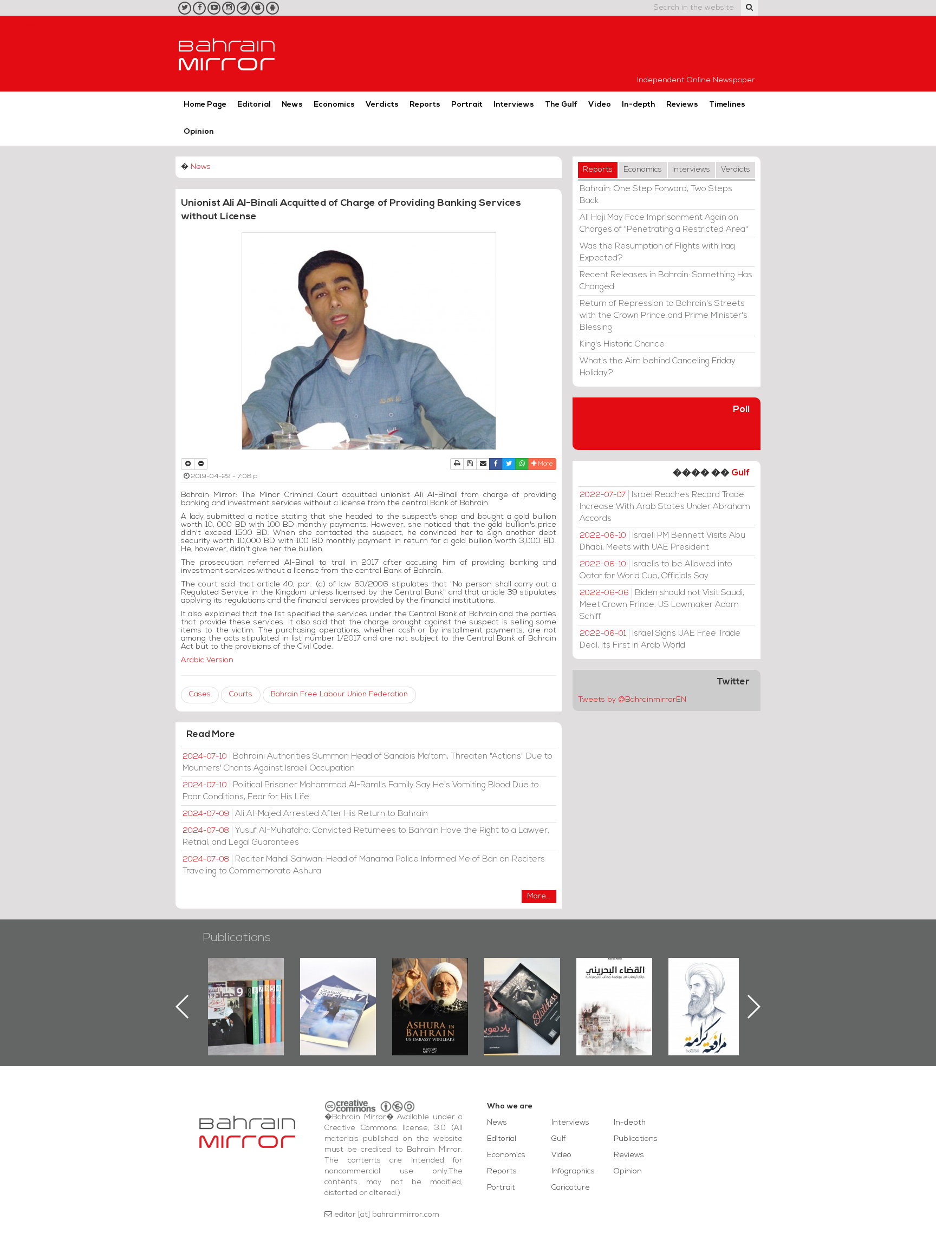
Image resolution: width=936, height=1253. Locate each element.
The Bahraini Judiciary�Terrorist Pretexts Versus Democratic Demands (523, 995)
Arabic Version (207, 660)
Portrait (467, 105)
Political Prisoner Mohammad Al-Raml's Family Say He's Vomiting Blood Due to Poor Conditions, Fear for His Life (361, 791)
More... (539, 896)
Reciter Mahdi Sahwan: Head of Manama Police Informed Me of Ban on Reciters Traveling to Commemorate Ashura (364, 865)
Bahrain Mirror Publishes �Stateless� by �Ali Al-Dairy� (430, 989)
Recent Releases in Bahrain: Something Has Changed (666, 281)
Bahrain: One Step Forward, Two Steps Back (656, 195)
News (292, 105)
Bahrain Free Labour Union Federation (339, 694)
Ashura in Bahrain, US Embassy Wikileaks (338, 989)
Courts (240, 694)
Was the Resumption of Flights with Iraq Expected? (657, 252)
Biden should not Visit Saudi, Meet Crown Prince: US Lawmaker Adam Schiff (662, 605)
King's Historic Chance (622, 344)
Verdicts (382, 105)
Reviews (682, 105)
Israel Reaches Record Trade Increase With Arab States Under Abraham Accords (665, 507)
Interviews (513, 105)
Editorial (254, 105)
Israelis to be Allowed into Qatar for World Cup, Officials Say (656, 570)
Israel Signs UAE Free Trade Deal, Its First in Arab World (660, 639)
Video (599, 105)
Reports (425, 105)
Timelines (727, 105)
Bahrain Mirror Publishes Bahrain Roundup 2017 (246, 989)
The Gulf (561, 105)
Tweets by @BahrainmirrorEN (632, 700)
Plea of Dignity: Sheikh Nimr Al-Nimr (614, 982)
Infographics (573, 1171)
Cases (200, 694)
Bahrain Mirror (227, 53)
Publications (237, 938)
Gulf (740, 473)
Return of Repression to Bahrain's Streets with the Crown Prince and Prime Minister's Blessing (664, 315)
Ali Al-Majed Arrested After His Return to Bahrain (305, 814)
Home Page (205, 105)
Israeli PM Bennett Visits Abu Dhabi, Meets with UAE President (662, 541)
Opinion (199, 132)
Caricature (570, 1188)
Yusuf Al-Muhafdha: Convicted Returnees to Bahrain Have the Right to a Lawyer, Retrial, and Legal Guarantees (366, 836)
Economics (334, 105)
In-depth (638, 105)
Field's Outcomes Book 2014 (706, 976)
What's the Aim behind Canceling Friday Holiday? (658, 367)
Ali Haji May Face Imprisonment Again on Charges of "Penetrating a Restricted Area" (664, 223)
